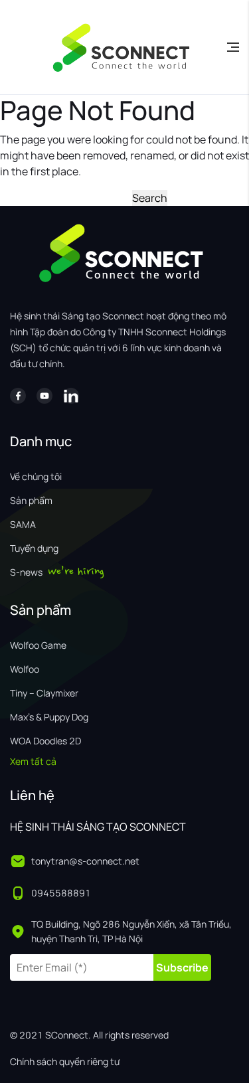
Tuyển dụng (34, 548)
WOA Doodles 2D (45, 740)
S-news (26, 572)
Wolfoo (24, 669)
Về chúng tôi (36, 476)
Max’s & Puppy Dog (49, 716)
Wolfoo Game (38, 645)
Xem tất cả (33, 761)
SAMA (23, 524)
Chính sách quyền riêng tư (65, 1061)
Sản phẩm (31, 500)
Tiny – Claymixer (44, 693)
